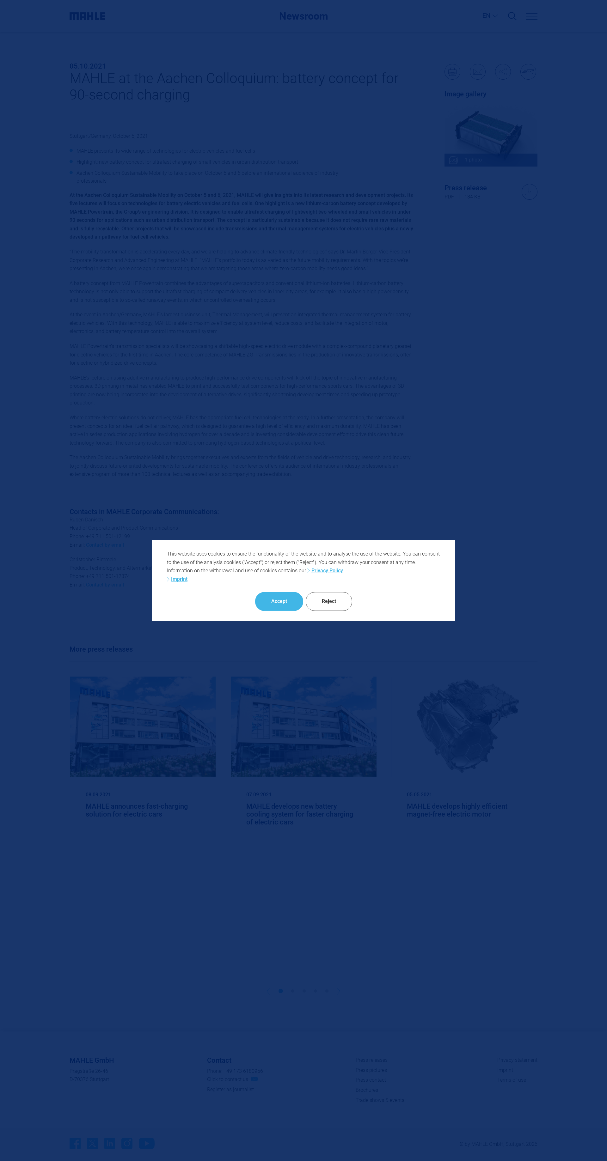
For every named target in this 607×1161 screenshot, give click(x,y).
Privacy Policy (327, 571)
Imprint (179, 579)
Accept (279, 601)
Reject (329, 601)
